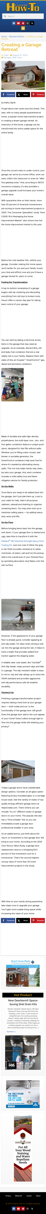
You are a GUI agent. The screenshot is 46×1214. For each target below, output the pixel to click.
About (38, 1195)
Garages (7, 57)
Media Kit (18, 1195)
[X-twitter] (32, 23)
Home (4, 36)
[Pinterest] (23, 23)
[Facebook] (14, 23)
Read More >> (11, 1031)
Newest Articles (16, 36)
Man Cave (17, 57)
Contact (29, 1195)
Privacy (8, 1195)
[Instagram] (28, 23)
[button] (23, 28)
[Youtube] (18, 23)
